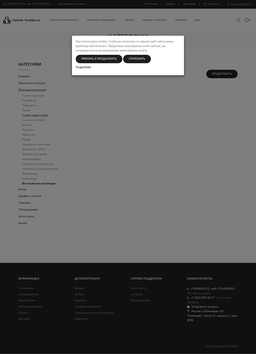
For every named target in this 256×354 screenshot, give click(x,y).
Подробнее (83, 67)
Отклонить (137, 59)
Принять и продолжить (99, 59)
